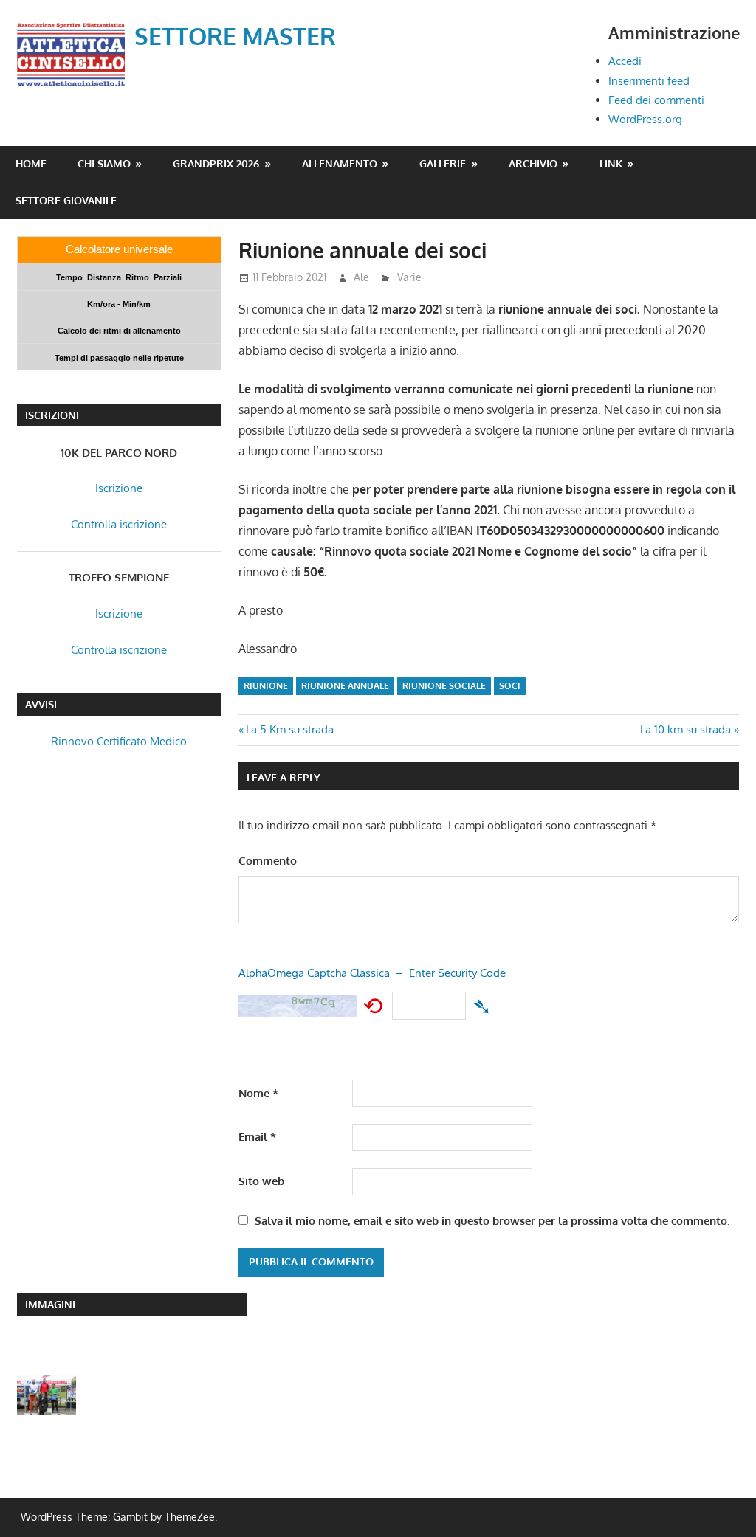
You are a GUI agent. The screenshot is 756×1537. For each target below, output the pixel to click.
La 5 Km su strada (290, 729)
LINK (610, 163)
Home (31, 163)
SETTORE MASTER (235, 36)
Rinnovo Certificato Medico (119, 741)
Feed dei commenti (656, 100)
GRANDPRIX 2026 (216, 163)
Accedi (625, 61)
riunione (266, 685)
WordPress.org (645, 119)
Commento (267, 861)
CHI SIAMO (104, 163)
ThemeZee (190, 1516)
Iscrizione (118, 488)
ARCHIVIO (533, 163)
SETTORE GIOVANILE (66, 200)
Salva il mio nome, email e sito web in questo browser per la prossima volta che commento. (492, 1221)
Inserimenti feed (649, 81)
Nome (258, 1093)
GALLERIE (442, 163)
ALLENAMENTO (339, 163)
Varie (409, 277)
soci (509, 685)
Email (257, 1137)
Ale (361, 277)
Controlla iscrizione (119, 524)
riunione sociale (444, 685)
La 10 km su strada (685, 729)
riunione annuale (345, 685)
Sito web (261, 1181)
